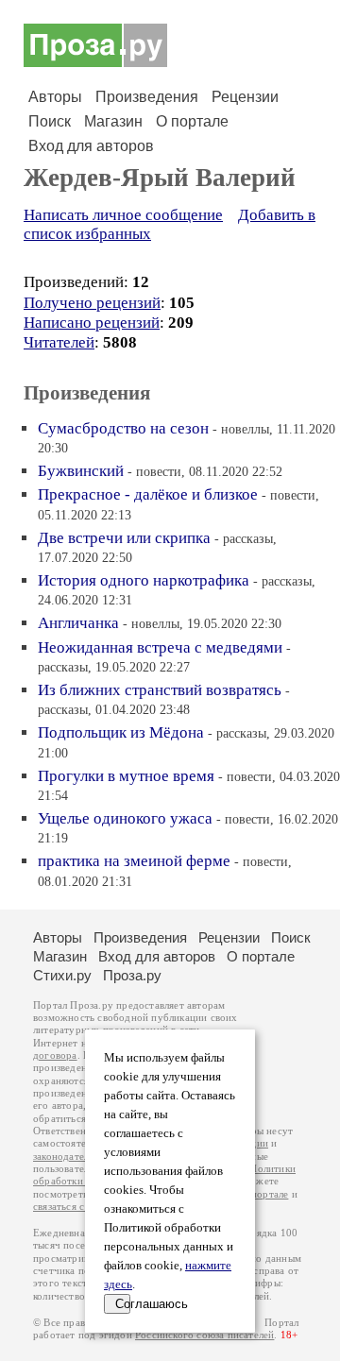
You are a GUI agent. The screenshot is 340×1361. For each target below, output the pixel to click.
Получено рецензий (92, 303)
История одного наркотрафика (143, 580)
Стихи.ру (62, 975)
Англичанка (78, 623)
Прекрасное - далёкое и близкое (148, 494)
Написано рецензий (92, 323)
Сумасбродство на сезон (123, 428)
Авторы (55, 97)
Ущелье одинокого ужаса (125, 818)
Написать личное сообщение (123, 215)
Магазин (113, 121)
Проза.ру (132, 975)
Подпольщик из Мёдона (121, 732)
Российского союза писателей (204, 1335)
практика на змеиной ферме (134, 861)
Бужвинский (81, 471)
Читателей (59, 342)
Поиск (49, 121)
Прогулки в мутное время (126, 776)
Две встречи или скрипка (124, 538)
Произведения (146, 97)
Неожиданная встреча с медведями (160, 647)
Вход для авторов (91, 146)
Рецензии (245, 97)
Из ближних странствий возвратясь (159, 690)
